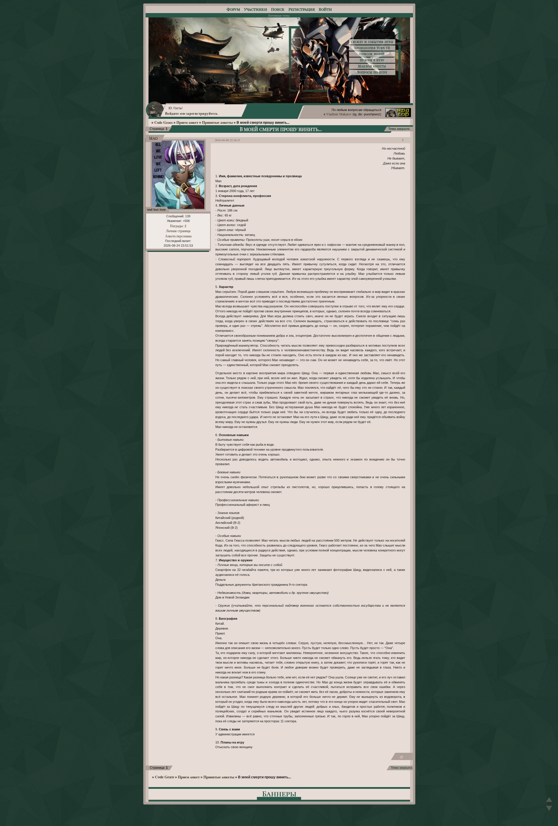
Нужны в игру (372, 60)
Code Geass (163, 122)
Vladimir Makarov (339, 114)
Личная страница (178, 230)
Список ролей (372, 54)
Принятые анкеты (217, 122)
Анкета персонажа (178, 236)
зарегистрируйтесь (202, 113)
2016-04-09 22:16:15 (227, 140)
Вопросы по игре (372, 72)
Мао (153, 138)
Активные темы (278, 15)
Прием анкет (187, 122)
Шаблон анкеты (372, 66)
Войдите (172, 113)
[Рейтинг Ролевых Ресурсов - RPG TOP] (398, 115)
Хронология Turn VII (372, 48)
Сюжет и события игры (372, 42)
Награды (176, 225)
